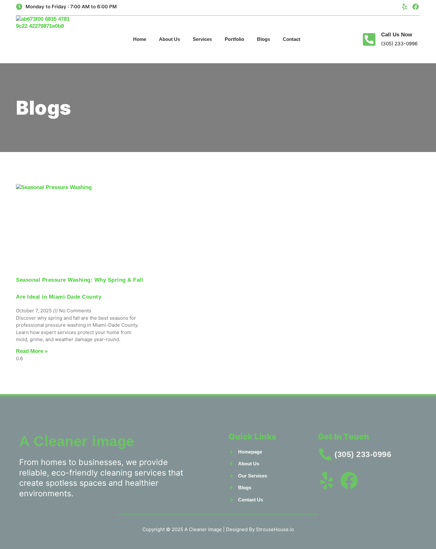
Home (139, 39)
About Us (169, 39)
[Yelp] (404, 7)
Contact (291, 39)
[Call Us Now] (369, 39)
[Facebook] (415, 7)
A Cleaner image (76, 441)
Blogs (263, 39)
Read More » (32, 351)
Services (202, 39)
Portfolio (234, 39)
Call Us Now (396, 35)
